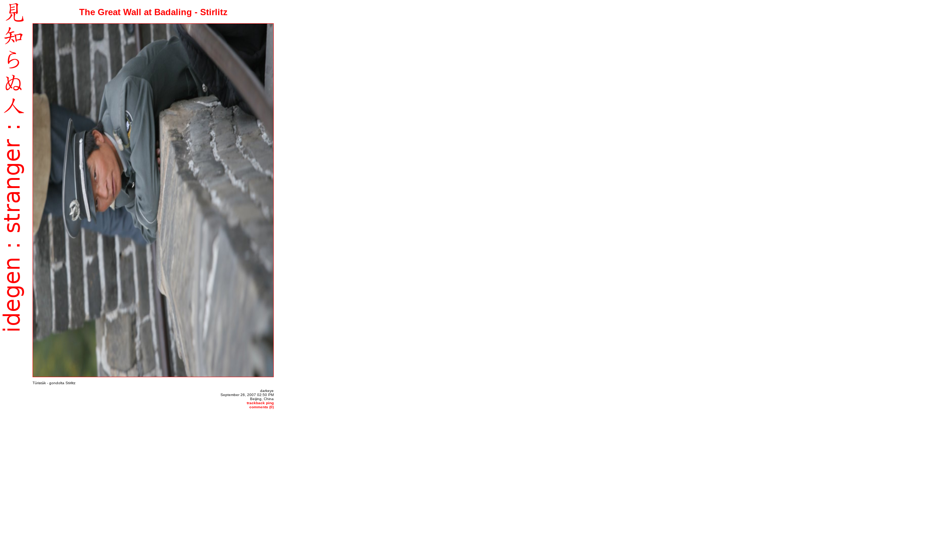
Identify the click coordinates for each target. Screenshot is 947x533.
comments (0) (261, 407)
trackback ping (260, 403)
